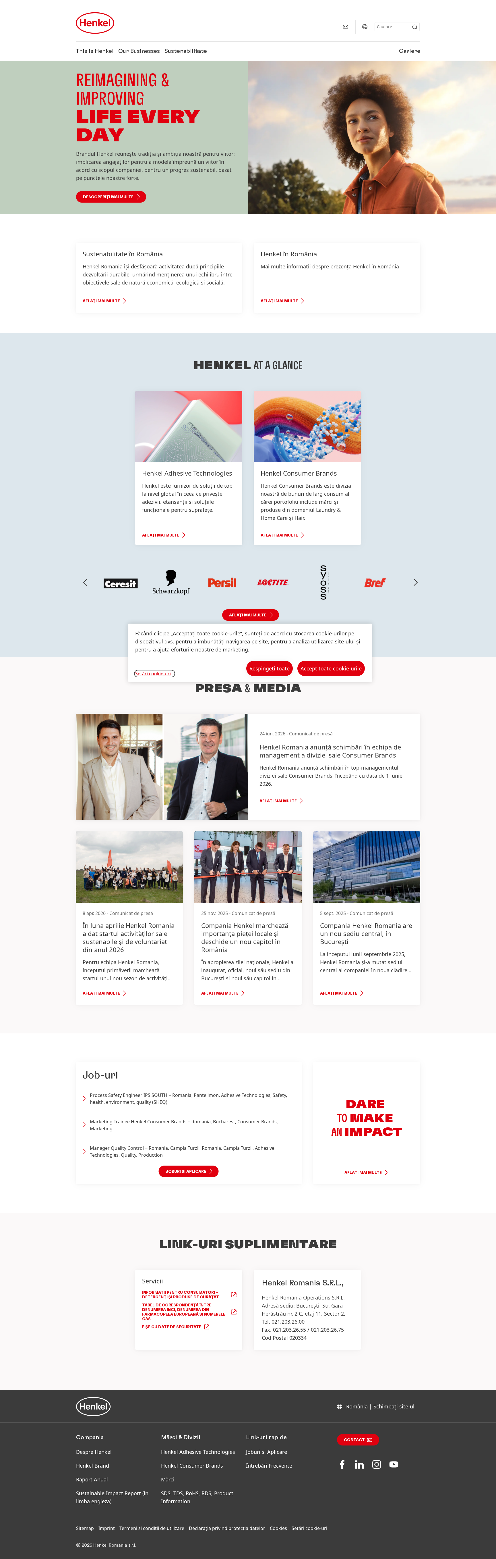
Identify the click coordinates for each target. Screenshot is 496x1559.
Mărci (168, 1479)
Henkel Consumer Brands (192, 1465)
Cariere (409, 51)
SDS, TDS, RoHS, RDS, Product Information (197, 1497)
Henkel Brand (92, 1465)
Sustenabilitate (185, 51)
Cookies (278, 1528)
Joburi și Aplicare (266, 1451)
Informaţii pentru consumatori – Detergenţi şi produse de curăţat (180, 1295)
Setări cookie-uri (309, 1528)
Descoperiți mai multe (108, 197)
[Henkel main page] (95, 22)
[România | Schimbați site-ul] (365, 27)
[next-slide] (416, 582)
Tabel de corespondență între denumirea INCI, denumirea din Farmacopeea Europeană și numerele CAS (183, 1312)
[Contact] (345, 27)
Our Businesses (139, 51)
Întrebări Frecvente (269, 1465)
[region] (250, 653)
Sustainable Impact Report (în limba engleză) (112, 1497)
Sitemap (85, 1528)
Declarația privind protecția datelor (227, 1528)
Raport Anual (92, 1479)
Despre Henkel (94, 1451)
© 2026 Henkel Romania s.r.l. (106, 1545)
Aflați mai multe (101, 301)
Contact (354, 1440)
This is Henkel (95, 51)
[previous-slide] (85, 582)
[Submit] (414, 27)
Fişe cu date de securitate (171, 1327)
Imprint (106, 1528)
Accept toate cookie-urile (331, 668)
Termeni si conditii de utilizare (151, 1528)
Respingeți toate (269, 668)
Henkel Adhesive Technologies (198, 1451)
